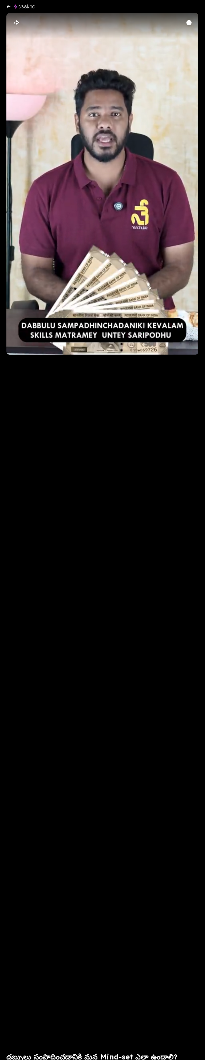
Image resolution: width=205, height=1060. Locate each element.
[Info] (189, 22)
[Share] (16, 22)
